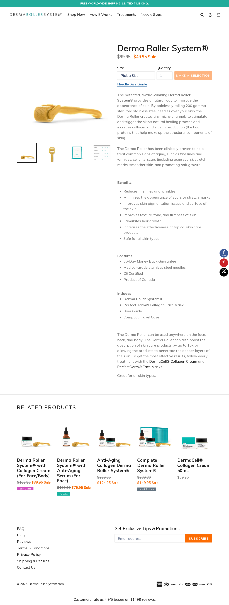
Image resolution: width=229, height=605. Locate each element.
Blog (21, 535)
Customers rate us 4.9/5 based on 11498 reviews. (115, 599)
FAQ (20, 528)
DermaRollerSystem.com (46, 584)
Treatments (126, 14)
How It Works (100, 14)
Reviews (24, 541)
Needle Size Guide (132, 84)
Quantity (164, 68)
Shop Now (76, 14)
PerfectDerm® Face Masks (139, 366)
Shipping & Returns (33, 561)
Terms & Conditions (33, 548)
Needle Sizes (151, 14)
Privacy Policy (29, 554)
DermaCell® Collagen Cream (173, 361)
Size (120, 68)
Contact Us (26, 567)
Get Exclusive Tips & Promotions (147, 528)
